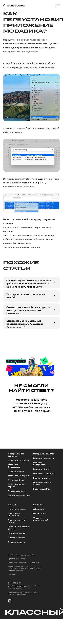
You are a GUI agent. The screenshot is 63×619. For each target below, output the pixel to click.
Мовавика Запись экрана (17, 485)
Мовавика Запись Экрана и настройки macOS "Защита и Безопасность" (24, 324)
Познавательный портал (16, 521)
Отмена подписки (16, 533)
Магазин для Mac (41, 488)
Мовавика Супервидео (14, 465)
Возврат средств (16, 542)
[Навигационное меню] (58, 6)
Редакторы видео (16, 491)
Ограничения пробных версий (19, 527)
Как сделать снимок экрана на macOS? (25, 295)
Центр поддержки (17, 509)
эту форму (48, 235)
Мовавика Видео (16, 480)
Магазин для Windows (19, 495)
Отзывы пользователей (40, 518)
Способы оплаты (16, 537)
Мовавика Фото (16, 471)
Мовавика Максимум (18, 460)
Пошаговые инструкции (14, 514)
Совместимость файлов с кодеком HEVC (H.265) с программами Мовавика (28, 310)
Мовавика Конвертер (18, 475)
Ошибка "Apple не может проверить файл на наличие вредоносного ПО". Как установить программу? (29, 284)
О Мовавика (39, 509)
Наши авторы (40, 513)
